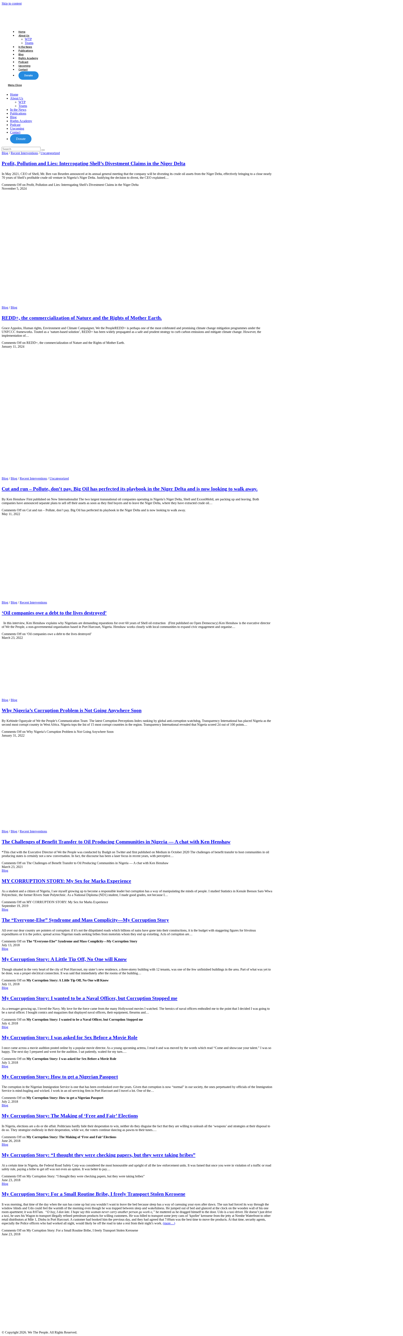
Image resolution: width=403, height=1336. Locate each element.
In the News (18, 109)
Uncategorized (50, 153)
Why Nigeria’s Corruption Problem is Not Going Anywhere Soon (71, 710)
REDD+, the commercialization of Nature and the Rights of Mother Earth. (82, 318)
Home (14, 94)
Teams (22, 106)
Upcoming (17, 128)
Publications (18, 113)
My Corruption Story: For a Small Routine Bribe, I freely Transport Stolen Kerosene (93, 1194)
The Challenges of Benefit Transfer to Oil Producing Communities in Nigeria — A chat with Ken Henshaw (116, 841)
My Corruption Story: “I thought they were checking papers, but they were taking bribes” (98, 1155)
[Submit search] (43, 150)
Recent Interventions (24, 153)
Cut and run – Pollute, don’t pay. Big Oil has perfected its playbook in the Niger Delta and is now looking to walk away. (130, 489)
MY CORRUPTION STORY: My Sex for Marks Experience (66, 881)
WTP (22, 102)
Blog (13, 117)
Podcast (15, 125)
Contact (15, 132)
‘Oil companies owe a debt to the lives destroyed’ (54, 613)
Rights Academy (21, 121)
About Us (16, 98)
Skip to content (12, 3)
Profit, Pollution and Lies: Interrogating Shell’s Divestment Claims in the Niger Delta (93, 163)
